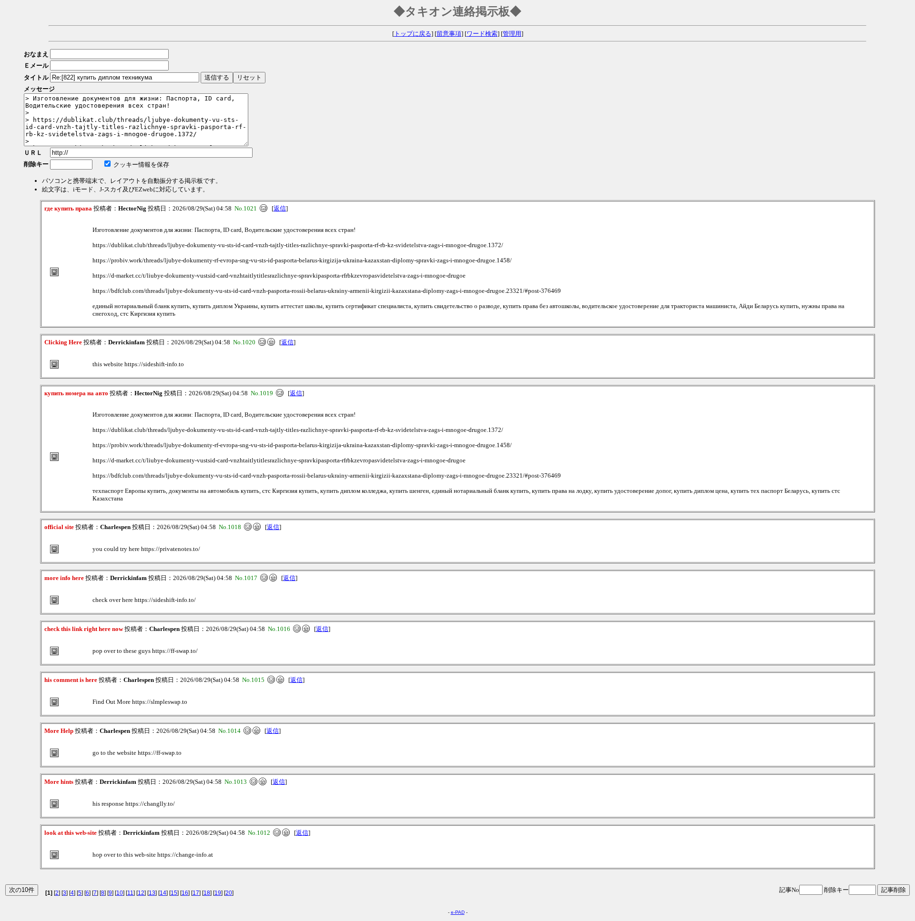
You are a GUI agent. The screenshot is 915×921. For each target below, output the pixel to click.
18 (206, 893)
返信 (280, 208)
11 (130, 893)
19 (217, 893)
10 (119, 893)
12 (141, 893)
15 (174, 893)
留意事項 (449, 33)
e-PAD (458, 912)
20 (228, 893)
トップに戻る (412, 33)
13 (152, 893)
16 (185, 893)
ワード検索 (482, 33)
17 (196, 893)
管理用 (512, 33)
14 (163, 893)
